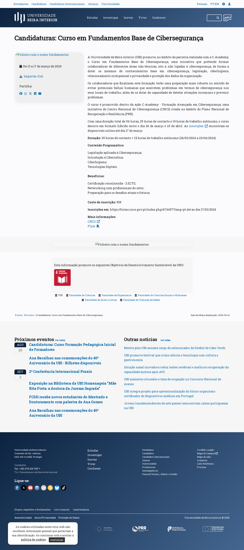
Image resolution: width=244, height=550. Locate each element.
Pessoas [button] (202, 4)
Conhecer (159, 17)
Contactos (20, 465)
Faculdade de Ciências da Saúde (141, 299)
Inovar (128, 17)
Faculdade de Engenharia (116, 295)
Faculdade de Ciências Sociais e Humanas (162, 295)
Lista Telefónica (205, 463)
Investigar (110, 17)
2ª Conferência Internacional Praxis (60, 371)
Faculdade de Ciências (82, 295)
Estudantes (20, 4)
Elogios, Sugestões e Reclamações (32, 509)
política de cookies (33, 539)
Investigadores (150, 470)
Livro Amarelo (62, 509)
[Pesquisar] (218, 17)
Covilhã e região (205, 449)
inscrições (196, 126)
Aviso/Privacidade (45, 517)
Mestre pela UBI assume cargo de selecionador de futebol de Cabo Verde (174, 348)
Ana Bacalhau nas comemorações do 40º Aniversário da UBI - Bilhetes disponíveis (65, 360)
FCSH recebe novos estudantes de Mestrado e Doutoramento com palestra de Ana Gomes (68, 399)
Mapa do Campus (207, 453)
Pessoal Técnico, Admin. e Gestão (159, 474)
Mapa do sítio (204, 456)
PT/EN (214, 4)
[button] (223, 4)
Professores (148, 467)
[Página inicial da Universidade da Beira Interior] (37, 17)
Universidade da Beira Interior (30, 449)
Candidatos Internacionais (67, 4)
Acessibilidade (23, 517)
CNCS (92, 221)
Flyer (91, 226)
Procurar (201, 467)
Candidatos (39, 4)
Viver (143, 17)
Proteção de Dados (69, 517)
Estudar (92, 17)
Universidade (111, 4)
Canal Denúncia (81, 509)
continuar (56, 540)
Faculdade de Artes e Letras (101, 299)
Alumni (93, 4)
